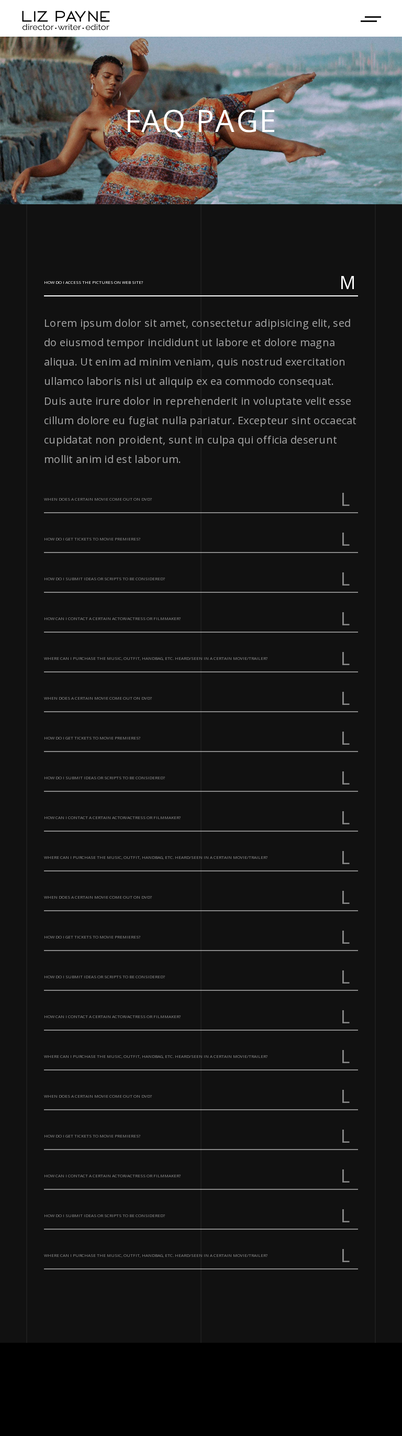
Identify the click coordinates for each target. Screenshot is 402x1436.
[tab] (201, 285)
